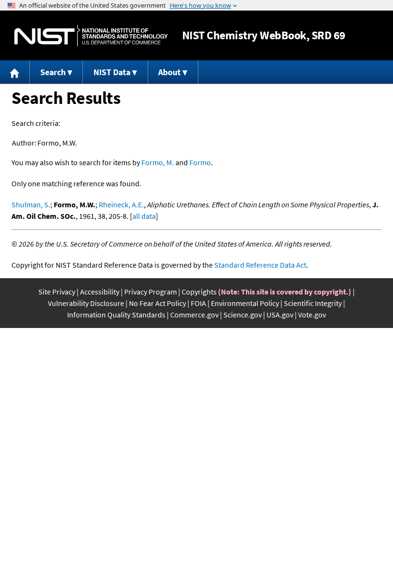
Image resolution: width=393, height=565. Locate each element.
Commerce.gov (194, 314)
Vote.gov (312, 314)
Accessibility (99, 291)
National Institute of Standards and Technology (91, 35)
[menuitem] (15, 72)
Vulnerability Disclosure (86, 303)
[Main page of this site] (15, 72)
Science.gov (242, 314)
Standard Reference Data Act (260, 265)
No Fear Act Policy (157, 303)
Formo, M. (157, 162)
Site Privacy (56, 291)
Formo (200, 162)
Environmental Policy (245, 303)
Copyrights (199, 291)
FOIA (198, 303)
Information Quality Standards (116, 314)
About (169, 72)
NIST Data (111, 72)
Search (53, 72)
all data (144, 216)
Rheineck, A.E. (121, 204)
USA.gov (279, 314)
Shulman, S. (31, 204)
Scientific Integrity (313, 303)
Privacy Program (150, 291)
